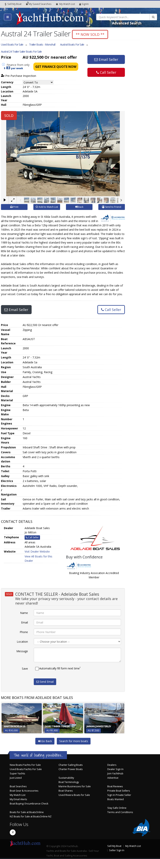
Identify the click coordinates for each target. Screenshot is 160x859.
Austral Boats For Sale (72, 44)
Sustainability (66, 777)
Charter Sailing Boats (71, 765)
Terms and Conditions (120, 812)
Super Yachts (17, 773)
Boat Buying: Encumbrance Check (29, 803)
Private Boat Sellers (118, 790)
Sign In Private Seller (119, 795)
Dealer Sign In (115, 769)
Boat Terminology (69, 782)
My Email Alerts (18, 799)
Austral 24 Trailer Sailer (21, 51)
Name (24, 613)
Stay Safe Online (116, 808)
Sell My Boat (14, 4)
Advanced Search (126, 23)
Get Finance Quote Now (55, 66)
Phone (24, 632)
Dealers (111, 765)
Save (25, 668)
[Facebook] (13, 832)
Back (80, 207)
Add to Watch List (48, 207)
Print (15, 207)
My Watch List (17, 795)
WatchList (67, 4)
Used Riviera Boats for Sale (74, 795)
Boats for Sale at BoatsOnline (27, 812)
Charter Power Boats (71, 769)
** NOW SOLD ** (90, 34)
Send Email (46, 681)
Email (24, 622)
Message (22, 651)
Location (22, 641)
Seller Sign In (116, 850)
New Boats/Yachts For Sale (25, 765)
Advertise (112, 777)
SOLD (8, 115)
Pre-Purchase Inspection (20, 76)
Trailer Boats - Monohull (42, 44)
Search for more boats (73, 741)
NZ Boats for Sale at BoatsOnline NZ (31, 816)
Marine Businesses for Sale (75, 786)
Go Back (46, 741)
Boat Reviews (115, 786)
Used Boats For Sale (12, 44)
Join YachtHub (115, 773)
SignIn (85, 4)
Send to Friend (113, 207)
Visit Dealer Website (37, 551)
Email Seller (108, 59)
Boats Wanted (115, 799)
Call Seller (107, 72)
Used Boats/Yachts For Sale (26, 769)
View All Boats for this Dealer (38, 558)
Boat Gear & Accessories (24, 790)
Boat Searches (18, 786)
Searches (40, 4)
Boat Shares (66, 790)
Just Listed (16, 777)
